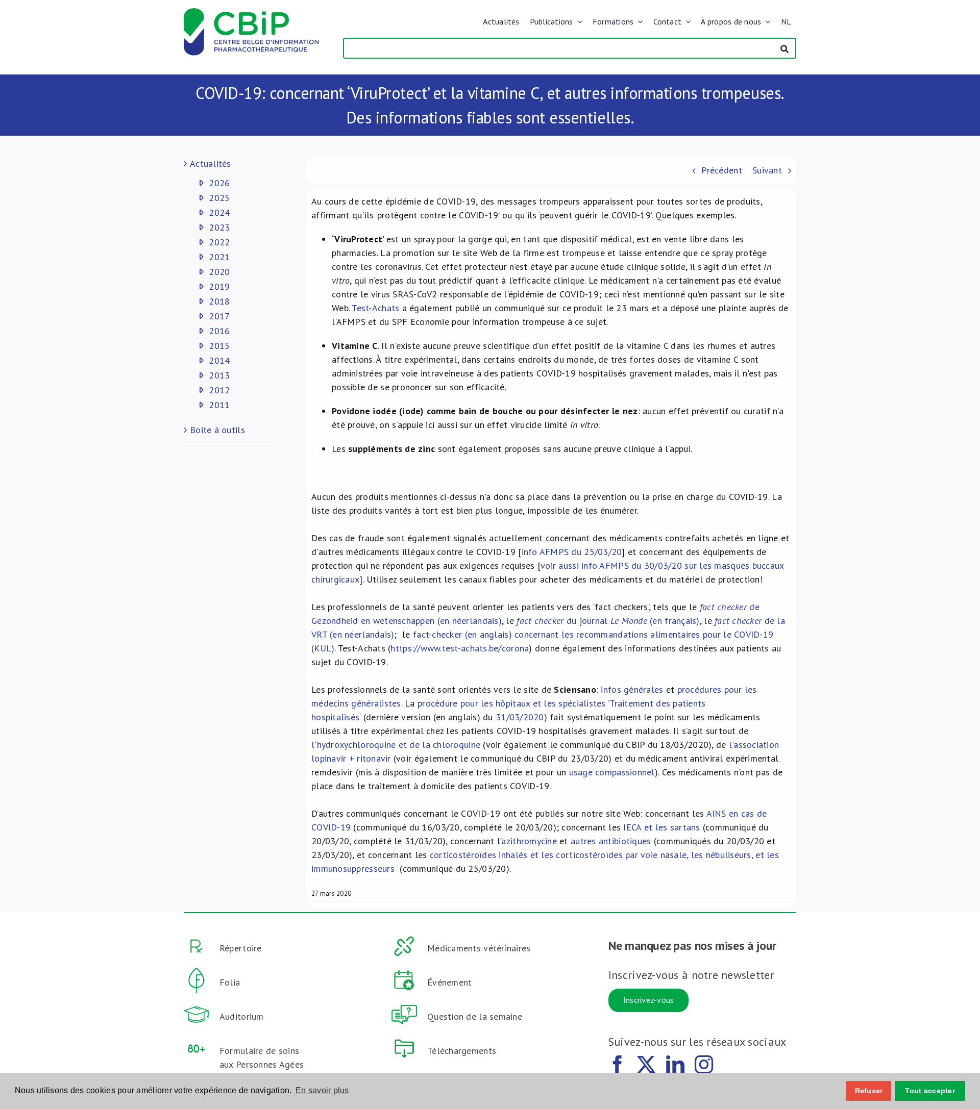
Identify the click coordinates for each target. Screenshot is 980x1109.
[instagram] (704, 1064)
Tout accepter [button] (930, 1091)
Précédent (721, 170)
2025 (219, 198)
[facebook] (617, 1064)
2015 (219, 345)
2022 (219, 242)
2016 (219, 331)
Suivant (767, 170)
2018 (219, 301)
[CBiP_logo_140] (251, 12)
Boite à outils (217, 430)
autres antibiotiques (611, 841)
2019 (219, 286)
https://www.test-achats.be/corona (459, 648)
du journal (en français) (608, 620)
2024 (219, 212)
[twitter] (646, 1064)
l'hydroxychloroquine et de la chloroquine (395, 744)
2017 (219, 316)
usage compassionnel (612, 772)
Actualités (210, 163)
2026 (219, 183)
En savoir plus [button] (322, 1090)
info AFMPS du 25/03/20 (572, 552)
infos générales (632, 689)
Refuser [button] (869, 1091)
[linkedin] (675, 1064)
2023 (219, 227)
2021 (219, 257)
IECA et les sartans (661, 827)
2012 (219, 390)
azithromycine (529, 841)
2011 (219, 405)
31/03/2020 (520, 717)
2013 (219, 375)
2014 (219, 360)
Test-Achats (375, 308)
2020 (219, 272)
